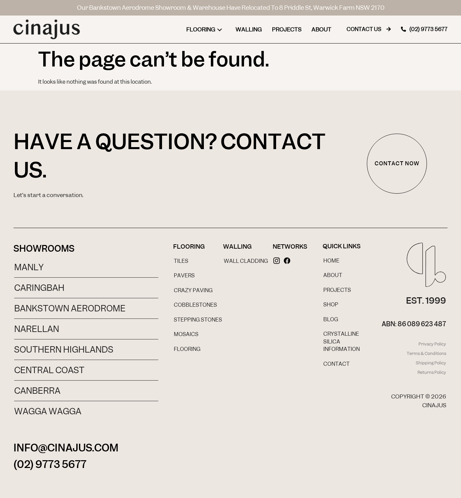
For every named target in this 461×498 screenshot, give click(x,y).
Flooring (200, 29)
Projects (286, 29)
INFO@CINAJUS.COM (65, 447)
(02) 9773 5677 (49, 464)
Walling (249, 29)
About (321, 29)
